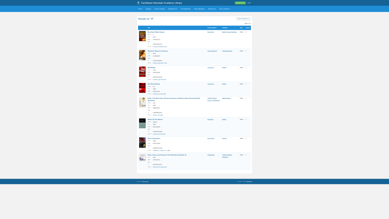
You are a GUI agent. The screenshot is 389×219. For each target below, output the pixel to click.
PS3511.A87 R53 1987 (159, 134)
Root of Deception (154, 138)
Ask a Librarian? (224, 9)
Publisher (225, 27)
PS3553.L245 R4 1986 (159, 94)
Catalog (148, 9)
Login (249, 3)
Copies (248, 27)
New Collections (199, 9)
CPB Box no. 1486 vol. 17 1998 (161, 150)
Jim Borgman (211, 155)
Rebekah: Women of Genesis (158, 51)
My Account (212, 9)
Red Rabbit (151, 67)
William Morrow (226, 98)
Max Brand (210, 119)
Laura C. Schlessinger (213, 100)
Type (241, 27)
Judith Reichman (212, 98)
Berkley (224, 67)
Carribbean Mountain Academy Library (161, 3)
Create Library (240, 3)
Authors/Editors (212, 27)
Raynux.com (145, 181)
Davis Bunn (210, 32)
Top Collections (186, 9)
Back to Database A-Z (243, 18)
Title (149, 27)
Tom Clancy (210, 67)
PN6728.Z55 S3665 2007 (160, 167)
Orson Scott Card (212, 51)
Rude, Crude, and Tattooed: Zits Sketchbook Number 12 (167, 155)
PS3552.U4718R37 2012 (160, 46)
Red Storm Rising (154, 84)
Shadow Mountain (227, 51)
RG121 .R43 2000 (158, 115)
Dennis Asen (210, 138)
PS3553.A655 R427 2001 (160, 63)
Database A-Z (172, 9)
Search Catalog (160, 9)
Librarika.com (249, 181)
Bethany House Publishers (229, 32)
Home (140, 9)
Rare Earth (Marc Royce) (156, 32)
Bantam (224, 138)
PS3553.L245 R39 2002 (159, 79)
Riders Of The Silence (155, 119)
